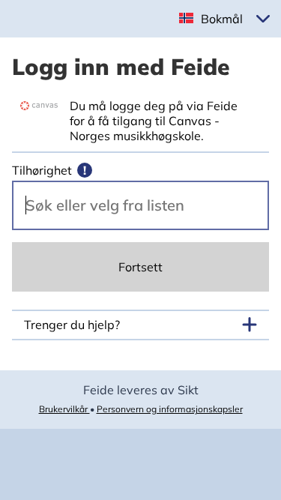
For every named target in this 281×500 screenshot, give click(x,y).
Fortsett (140, 266)
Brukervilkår (64, 409)
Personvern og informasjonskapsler (170, 409)
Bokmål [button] (222, 18)
